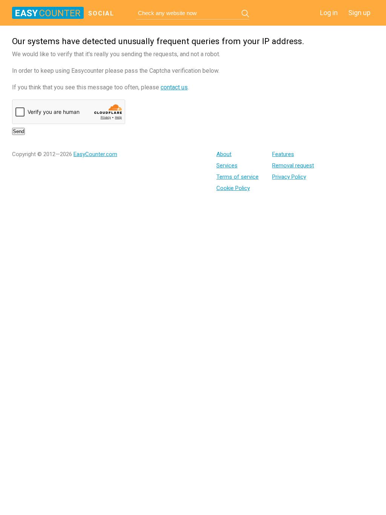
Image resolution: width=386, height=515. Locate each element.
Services (226, 165)
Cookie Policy (233, 188)
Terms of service (237, 176)
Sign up (359, 13)
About (223, 154)
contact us (174, 87)
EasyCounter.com (95, 154)
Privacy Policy (289, 176)
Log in (329, 13)
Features (283, 154)
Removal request (293, 165)
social (101, 13)
